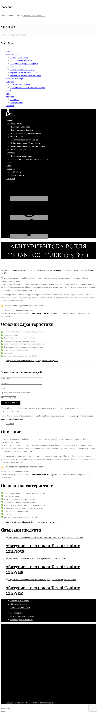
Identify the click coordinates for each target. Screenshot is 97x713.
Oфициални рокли (13, 66)
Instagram (10, 96)
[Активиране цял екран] (4, 708)
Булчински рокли (13, 54)
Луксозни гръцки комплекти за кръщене (27, 87)
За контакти (16, 613)
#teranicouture (16, 102)
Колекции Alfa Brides (19, 57)
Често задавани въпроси (21, 619)
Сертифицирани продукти (22, 616)
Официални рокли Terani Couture (24, 72)
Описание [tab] (10, 423)
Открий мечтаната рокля (21, 270)
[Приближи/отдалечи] (2, 708)
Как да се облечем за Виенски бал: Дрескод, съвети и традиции (32, 360)
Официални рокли (18, 604)
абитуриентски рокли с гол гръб (66, 416)
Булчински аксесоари (14, 78)
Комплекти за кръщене (20, 84)
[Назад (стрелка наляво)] (2, 711)
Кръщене (10, 81)
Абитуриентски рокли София (22, 69)
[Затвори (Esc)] (9, 708)
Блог (7, 93)
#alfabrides (14, 99)
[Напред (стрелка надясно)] (4, 711)
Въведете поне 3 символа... (12, 15)
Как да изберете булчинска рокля (24, 63)
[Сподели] (7, 708)
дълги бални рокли (15, 419)
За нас (8, 90)
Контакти (10, 105)
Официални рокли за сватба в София (25, 75)
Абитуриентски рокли (20, 607)
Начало (8, 51)
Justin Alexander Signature (21, 60)
